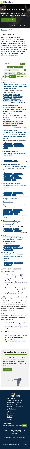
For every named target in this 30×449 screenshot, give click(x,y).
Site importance (7, 125)
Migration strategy (7, 94)
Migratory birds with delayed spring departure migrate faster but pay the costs (15, 185)
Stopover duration (18, 100)
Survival (5, 148)
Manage (9, 419)
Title (7, 76)
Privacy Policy (15, 441)
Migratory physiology (8, 100)
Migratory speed (18, 123)
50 (21, 73)
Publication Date (21, 76)
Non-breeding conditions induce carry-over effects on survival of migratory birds (15, 153)
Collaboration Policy (8, 20)
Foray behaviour (15, 176)
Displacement (7, 176)
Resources (4, 30)
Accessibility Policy (21, 437)
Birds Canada (11, 437)
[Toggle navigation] (27, 2)
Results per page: (9, 73)
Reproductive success (19, 146)
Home (9, 411)
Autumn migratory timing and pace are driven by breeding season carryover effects (13, 223)
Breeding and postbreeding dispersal (11, 245)
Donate (25, 425)
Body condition (16, 94)
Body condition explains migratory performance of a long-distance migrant (13, 200)
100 (24, 73)
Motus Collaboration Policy (11, 51)
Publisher (4, 79)
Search (23, 64)
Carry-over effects (8, 96)
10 (15, 73)
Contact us (7, 370)
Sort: (3, 76)
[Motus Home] (6, 2)
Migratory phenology (8, 178)
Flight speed (6, 98)
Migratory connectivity (8, 123)
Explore (9, 417)
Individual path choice (15, 98)
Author (12, 76)
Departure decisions (17, 96)
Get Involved (10, 413)
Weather (14, 125)
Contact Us (12, 409)
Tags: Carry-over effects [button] (14, 67)
